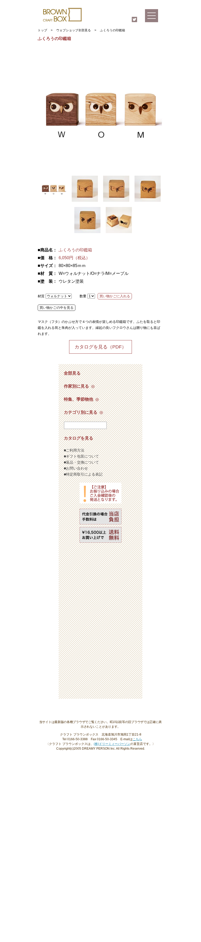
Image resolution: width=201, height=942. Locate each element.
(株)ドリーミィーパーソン (112, 744)
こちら (137, 739)
